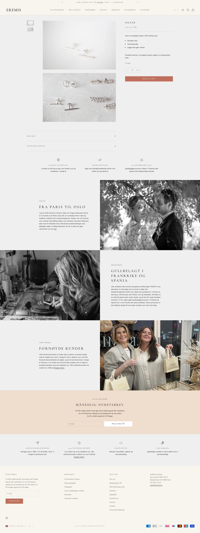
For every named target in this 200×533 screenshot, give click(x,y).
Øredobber (90, 10)
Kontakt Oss (114, 498)
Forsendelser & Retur (72, 479)
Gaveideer (67, 494)
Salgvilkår (113, 494)
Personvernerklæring (117, 510)
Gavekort (145, 10)
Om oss (112, 479)
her (55, 229)
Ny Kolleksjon (57, 10)
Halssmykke (130, 10)
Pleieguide (68, 487)
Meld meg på (118, 424)
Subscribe (14, 501)
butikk (100, 2)
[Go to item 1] (30, 23)
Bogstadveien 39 (115, 483)
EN (175, 10)
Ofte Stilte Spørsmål (116, 487)
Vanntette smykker (71, 498)
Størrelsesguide (70, 483)
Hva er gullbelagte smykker (74, 491)
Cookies (112, 506)
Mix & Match (75, 10)
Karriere (112, 502)
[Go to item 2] (30, 29)
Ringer (103, 10)
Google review (59, 368)
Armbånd (115, 10)
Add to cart (149, 79)
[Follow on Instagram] (7, 518)
